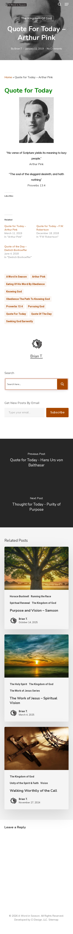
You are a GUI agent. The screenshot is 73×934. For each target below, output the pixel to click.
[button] (67, 4)
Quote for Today (16, 313)
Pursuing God (36, 306)
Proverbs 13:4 (14, 306)
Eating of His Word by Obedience (25, 284)
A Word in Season (16, 276)
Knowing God (14, 291)
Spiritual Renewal (20, 603)
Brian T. (18, 48)
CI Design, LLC (39, 919)
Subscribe (57, 412)
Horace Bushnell (19, 596)
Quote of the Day (41, 313)
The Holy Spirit (18, 684)
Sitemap (53, 919)
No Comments (54, 48)
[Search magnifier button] (62, 384)
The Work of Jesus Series (25, 690)
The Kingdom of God (36, 18)
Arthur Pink (38, 276)
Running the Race (41, 596)
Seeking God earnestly (19, 321)
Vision (44, 783)
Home (8, 77)
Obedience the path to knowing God (28, 299)
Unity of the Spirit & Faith (24, 783)
